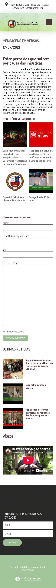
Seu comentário (10, 263)
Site (4, 249)
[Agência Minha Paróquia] (28, 579)
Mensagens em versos (21, 40)
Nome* (6, 222)
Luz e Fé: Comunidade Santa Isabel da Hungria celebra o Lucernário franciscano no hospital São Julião (15, 157)
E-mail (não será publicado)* (16, 236)
